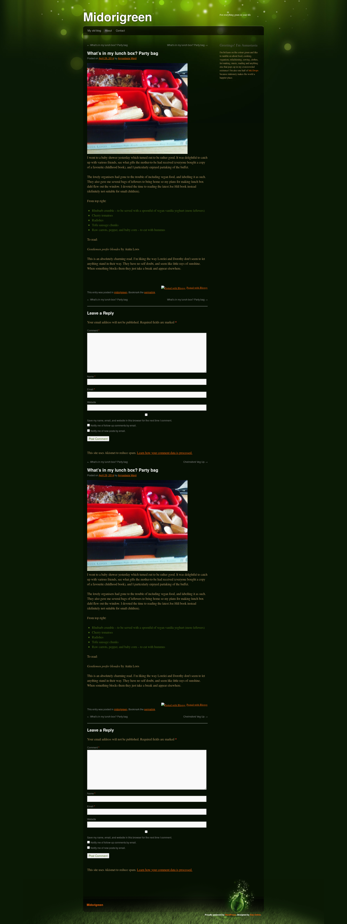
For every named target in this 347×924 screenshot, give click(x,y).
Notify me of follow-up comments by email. (113, 425)
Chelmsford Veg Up (195, 461)
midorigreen (120, 292)
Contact (120, 30)
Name (91, 376)
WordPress (230, 914)
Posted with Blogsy (197, 287)
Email (91, 389)
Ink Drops (253, 70)
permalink (149, 292)
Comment (93, 330)
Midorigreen (117, 16)
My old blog (94, 30)
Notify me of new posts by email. (108, 430)
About (108, 30)
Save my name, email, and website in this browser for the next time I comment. (129, 420)
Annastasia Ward (127, 58)
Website (91, 402)
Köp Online (255, 914)
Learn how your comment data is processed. (164, 453)
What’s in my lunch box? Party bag (107, 45)
